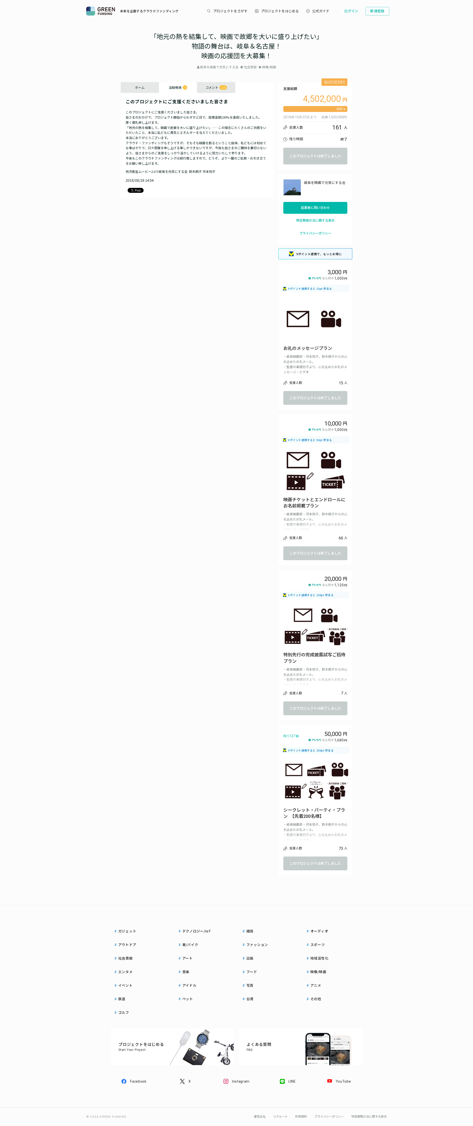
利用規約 (301, 1116)
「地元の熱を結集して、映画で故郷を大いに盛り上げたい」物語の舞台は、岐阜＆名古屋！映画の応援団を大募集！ (236, 46)
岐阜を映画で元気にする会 (219, 67)
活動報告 (177, 87)
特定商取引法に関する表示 (315, 220)
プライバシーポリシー (315, 233)
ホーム (140, 87)
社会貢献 (250, 67)
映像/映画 (269, 67)
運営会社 (260, 1116)
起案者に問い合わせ (315, 208)
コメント (215, 87)
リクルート (280, 1116)
